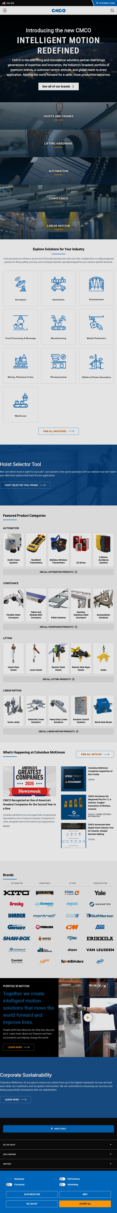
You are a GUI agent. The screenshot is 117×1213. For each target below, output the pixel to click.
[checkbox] (9, 1178)
